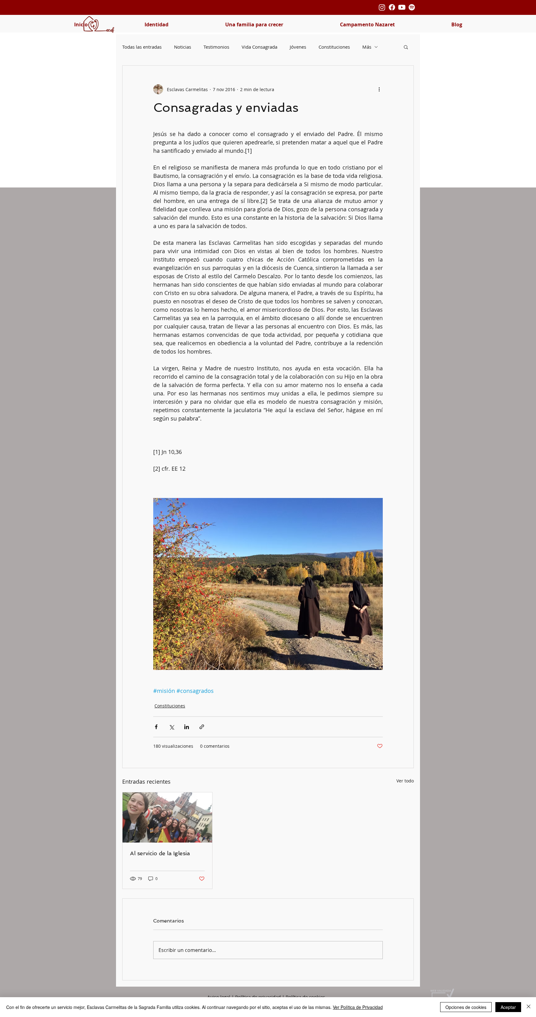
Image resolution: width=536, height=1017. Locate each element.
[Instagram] (382, 7)
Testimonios (216, 47)
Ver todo (405, 781)
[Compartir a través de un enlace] (202, 727)
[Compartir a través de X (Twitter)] (171, 727)
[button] (156, 24)
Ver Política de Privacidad (358, 1007)
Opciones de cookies (465, 1007)
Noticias (182, 47)
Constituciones (334, 47)
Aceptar (508, 1007)
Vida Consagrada (259, 47)
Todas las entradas (142, 47)
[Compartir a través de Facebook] (156, 727)
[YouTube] (402, 7)
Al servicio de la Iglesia (160, 853)
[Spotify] (412, 7)
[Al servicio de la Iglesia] (167, 817)
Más (366, 47)
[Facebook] (392, 7)
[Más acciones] (379, 89)
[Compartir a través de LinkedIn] (187, 727)
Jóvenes (298, 47)
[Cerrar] (528, 1007)
